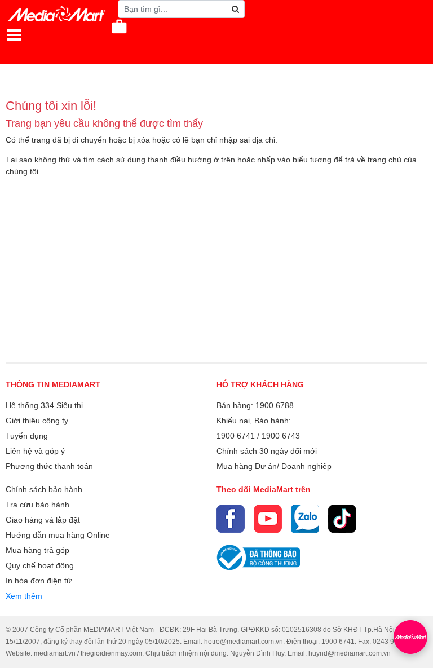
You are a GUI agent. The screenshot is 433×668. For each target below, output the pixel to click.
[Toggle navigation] (14, 35)
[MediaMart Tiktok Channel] (342, 519)
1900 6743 (281, 435)
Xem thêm (24, 595)
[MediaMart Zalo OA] (305, 519)
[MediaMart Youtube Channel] (268, 519)
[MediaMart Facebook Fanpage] (230, 519)
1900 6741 (235, 435)
